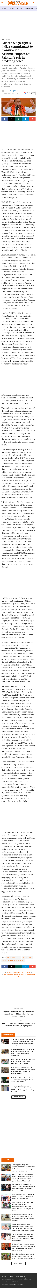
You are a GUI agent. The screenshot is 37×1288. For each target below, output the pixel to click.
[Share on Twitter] (11, 119)
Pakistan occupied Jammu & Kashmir (13, 960)
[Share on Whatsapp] (18, 119)
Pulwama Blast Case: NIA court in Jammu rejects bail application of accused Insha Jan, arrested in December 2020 (23, 1188)
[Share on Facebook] (4, 119)
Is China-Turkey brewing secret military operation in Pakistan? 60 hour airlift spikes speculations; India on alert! (24, 1247)
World (19, 8)
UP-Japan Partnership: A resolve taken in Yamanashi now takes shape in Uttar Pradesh (23, 1196)
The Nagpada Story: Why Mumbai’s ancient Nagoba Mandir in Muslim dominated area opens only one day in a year (23, 1168)
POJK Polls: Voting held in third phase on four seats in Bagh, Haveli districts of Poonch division (23, 1062)
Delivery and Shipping (25, 1279)
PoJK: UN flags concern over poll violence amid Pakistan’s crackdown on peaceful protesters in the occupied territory (23, 1071)
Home (3, 8)
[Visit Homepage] (18, 3)
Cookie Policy (19, 1277)
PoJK (19, 957)
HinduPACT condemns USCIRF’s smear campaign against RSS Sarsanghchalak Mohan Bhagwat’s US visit (23, 1217)
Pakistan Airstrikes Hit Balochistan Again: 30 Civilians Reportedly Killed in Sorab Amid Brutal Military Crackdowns (22, 1052)
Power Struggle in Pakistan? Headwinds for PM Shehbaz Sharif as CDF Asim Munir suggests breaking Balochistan (23, 1089)
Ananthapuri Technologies (16, 1284)
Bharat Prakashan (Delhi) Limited (11, 1282)
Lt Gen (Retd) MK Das (12, 91)
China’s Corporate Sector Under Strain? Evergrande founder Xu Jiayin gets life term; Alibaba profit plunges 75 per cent (22, 1178)
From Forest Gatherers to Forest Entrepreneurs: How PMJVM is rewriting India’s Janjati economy (23, 1256)
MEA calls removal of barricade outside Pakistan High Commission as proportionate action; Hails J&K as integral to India (22, 1206)
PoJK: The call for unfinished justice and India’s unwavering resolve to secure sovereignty (22, 1080)
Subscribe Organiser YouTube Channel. (18, 973)
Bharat (11, 8)
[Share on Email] (32, 119)
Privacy (3, 1277)
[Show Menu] (2, 3)
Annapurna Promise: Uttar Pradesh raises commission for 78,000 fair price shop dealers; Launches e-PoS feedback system (23, 1227)
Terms (11, 1277)
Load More (18, 1097)
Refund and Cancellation (8, 1279)
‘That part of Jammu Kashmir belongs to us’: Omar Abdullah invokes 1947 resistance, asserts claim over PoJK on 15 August (23, 1042)
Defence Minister (27, 957)
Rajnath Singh (11, 957)
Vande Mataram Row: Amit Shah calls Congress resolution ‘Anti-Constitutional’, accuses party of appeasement (23, 1237)
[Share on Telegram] (25, 119)
